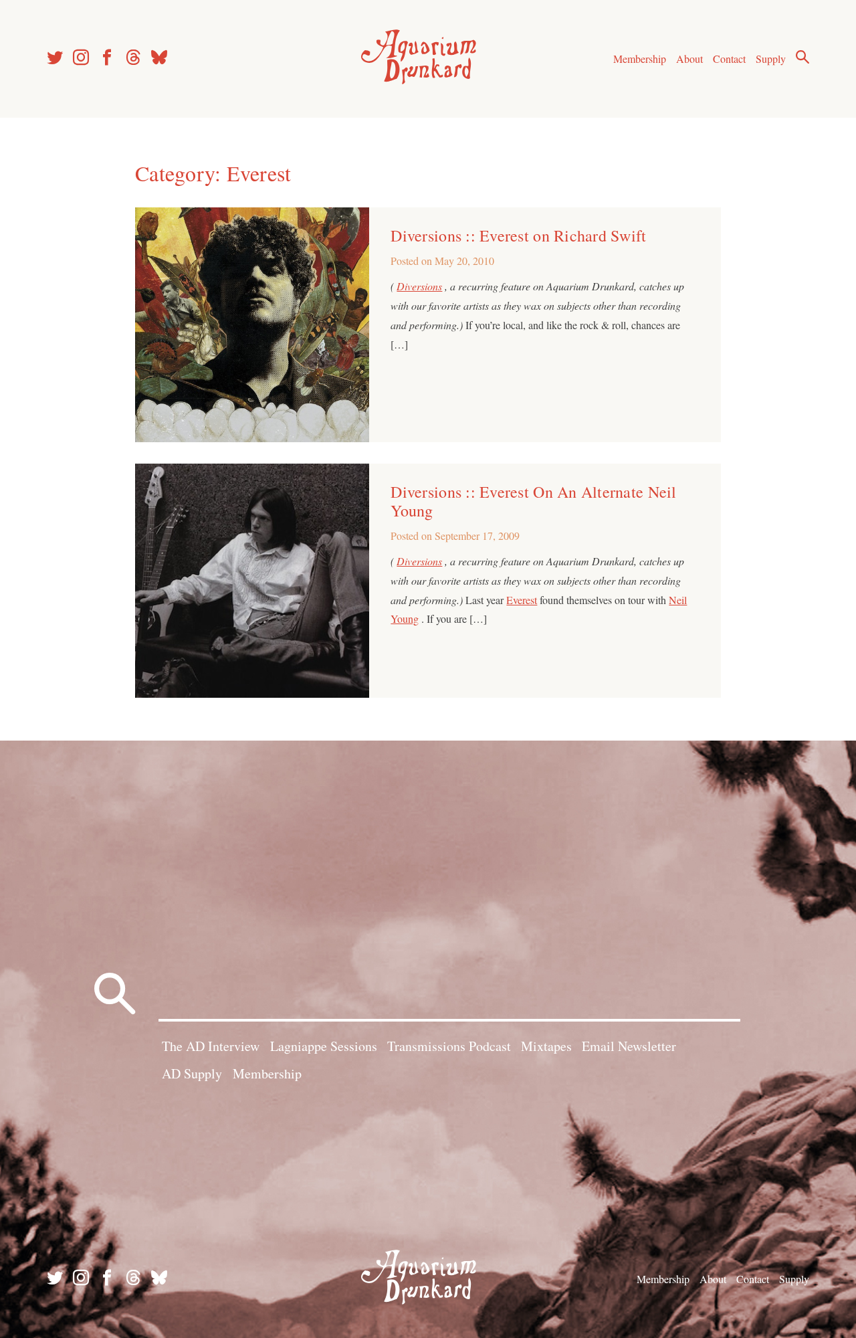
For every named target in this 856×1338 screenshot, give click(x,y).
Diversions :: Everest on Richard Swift (518, 235)
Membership (639, 59)
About (689, 59)
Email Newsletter (629, 1046)
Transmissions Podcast (449, 1046)
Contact (729, 59)
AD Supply (192, 1073)
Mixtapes (546, 1046)
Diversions (419, 286)
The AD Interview (210, 1046)
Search (802, 57)
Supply (771, 59)
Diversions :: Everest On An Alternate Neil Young (533, 501)
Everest (521, 600)
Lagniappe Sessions (323, 1046)
